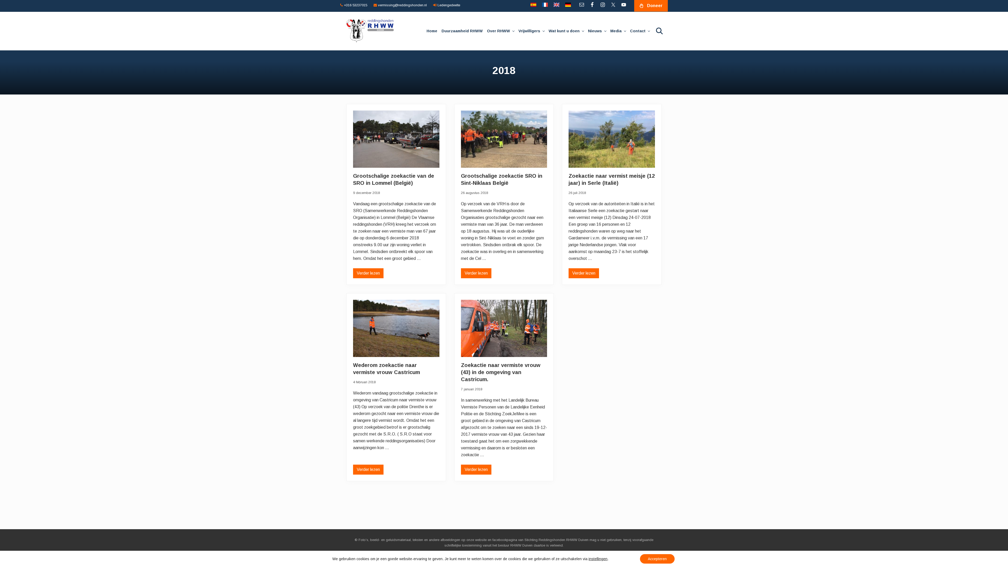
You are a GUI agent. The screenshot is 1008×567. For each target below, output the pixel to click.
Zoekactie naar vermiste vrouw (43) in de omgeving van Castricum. (500, 372)
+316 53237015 (355, 5)
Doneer (655, 5)
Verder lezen (368, 274)
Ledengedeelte (448, 5)
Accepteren (657, 559)
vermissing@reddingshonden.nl (402, 5)
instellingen (598, 559)
